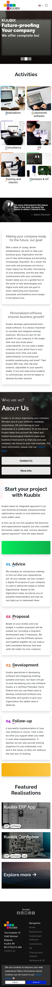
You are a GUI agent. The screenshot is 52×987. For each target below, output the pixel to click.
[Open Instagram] (29, 913)
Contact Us (26, 460)
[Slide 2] (26, 59)
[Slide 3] (29, 59)
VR (30, 948)
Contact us (9, 951)
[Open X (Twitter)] (33, 913)
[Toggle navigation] (46, 5)
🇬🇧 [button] (39, 5)
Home (32, 927)
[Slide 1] (22, 59)
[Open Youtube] (26, 913)
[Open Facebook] (18, 913)
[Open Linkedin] (22, 913)
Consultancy (35, 944)
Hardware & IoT (37, 960)
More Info (26, 470)
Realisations (35, 932)
